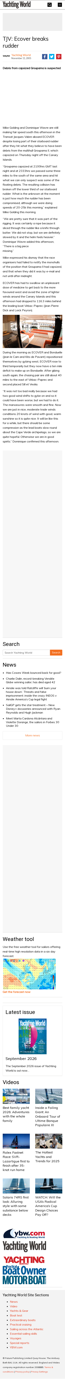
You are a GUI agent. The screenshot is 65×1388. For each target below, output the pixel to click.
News (9, 665)
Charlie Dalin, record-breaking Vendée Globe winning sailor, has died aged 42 (30, 680)
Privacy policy (22, 1371)
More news (32, 735)
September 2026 (21, 1058)
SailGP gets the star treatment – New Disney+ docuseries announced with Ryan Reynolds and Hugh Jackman (33, 708)
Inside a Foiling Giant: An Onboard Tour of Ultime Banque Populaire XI (47, 1116)
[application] (32, 331)
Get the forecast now (17, 992)
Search (56, 652)
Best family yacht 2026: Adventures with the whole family (16, 1114)
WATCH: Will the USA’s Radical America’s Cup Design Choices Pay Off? (48, 1206)
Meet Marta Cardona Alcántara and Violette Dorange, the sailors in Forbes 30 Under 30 (32, 722)
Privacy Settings (39, 1371)
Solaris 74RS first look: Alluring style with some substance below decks (16, 1206)
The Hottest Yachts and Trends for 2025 (47, 1156)
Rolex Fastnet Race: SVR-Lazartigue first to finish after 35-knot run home (16, 1161)
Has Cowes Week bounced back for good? (33, 672)
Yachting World (21, 55)
